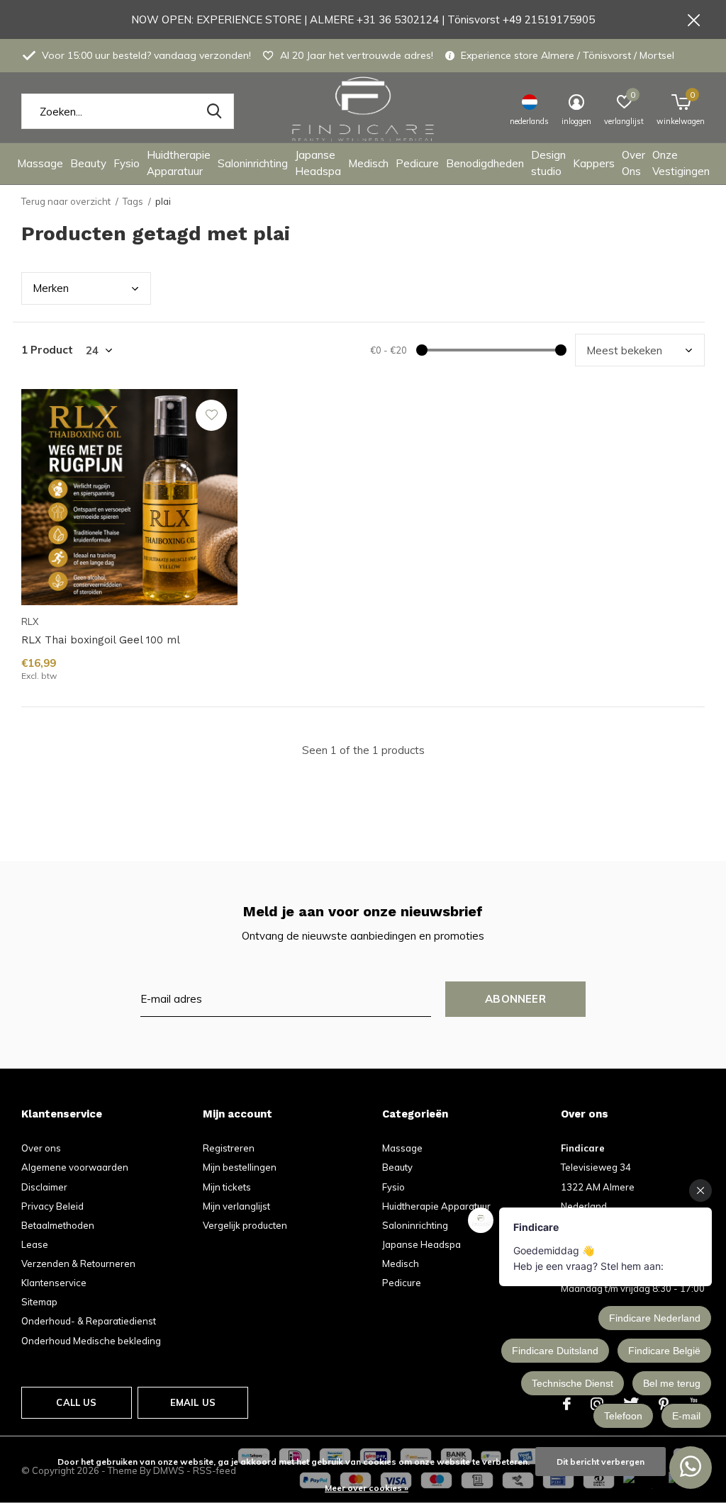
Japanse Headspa (318, 163)
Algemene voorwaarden (74, 1167)
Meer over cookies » (366, 1487)
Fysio (126, 163)
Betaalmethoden (57, 1225)
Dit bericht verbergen (600, 1461)
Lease (34, 1244)
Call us (76, 1402)
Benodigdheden (485, 163)
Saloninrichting (253, 163)
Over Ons (633, 163)
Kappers (594, 163)
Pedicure (417, 163)
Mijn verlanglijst (236, 1206)
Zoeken (214, 111)
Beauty (88, 163)
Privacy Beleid (52, 1206)
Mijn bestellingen (240, 1167)
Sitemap (39, 1301)
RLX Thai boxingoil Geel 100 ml (100, 640)
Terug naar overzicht (66, 201)
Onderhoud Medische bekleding (91, 1340)
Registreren (229, 1148)
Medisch (368, 163)
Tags (133, 201)
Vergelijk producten (245, 1225)
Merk (51, 288)
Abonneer (515, 999)
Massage (40, 163)
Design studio (548, 163)
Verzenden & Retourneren (78, 1263)
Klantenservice (53, 1282)
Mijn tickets (227, 1187)
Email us (193, 1402)
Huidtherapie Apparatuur (179, 163)
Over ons (41, 1148)
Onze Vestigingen (681, 163)
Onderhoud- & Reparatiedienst (88, 1321)
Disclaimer (44, 1187)
